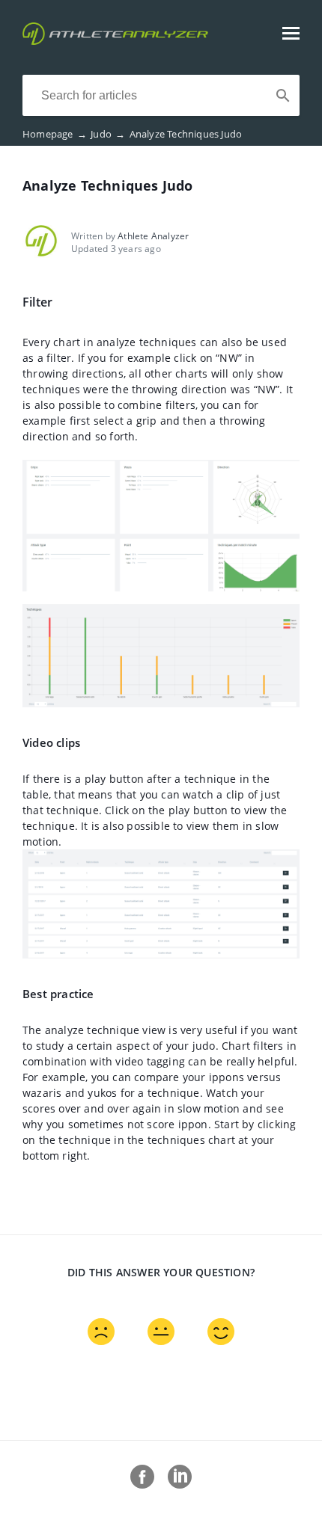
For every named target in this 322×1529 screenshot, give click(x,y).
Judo (108, 134)
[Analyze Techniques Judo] (115, 40)
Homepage (54, 134)
